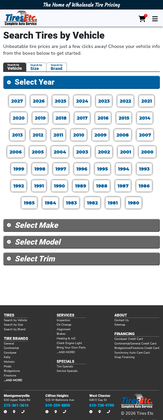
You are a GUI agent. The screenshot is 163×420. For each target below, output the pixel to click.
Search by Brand (14, 329)
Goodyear (10, 352)
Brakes (61, 334)
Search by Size (13, 324)
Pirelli (7, 366)
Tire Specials (65, 366)
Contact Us (121, 320)
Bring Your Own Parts (71, 347)
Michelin (9, 362)
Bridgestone (12, 371)
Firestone (10, 375)
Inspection (63, 320)
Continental (11, 348)
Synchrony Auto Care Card (132, 352)
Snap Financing (124, 357)
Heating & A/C (66, 338)
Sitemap (119, 324)
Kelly (7, 357)
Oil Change (64, 324)
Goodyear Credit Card (128, 339)
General (9, 343)
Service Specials (67, 371)
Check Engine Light (69, 343)
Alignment (63, 329)
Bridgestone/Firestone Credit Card (136, 348)
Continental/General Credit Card (135, 343)
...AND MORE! (66, 352)
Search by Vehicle (15, 320)
